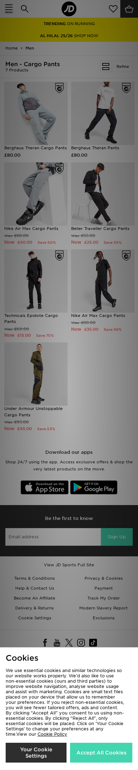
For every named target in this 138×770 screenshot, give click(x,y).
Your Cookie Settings (36, 753)
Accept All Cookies (101, 752)
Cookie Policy (52, 734)
